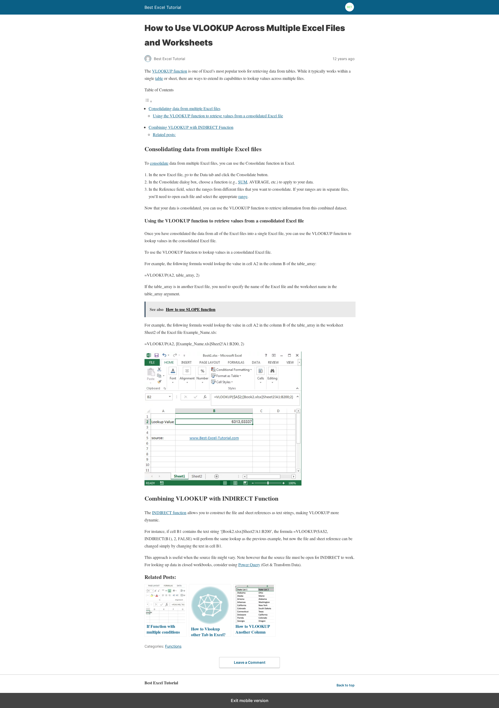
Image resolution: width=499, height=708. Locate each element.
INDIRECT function (169, 512)
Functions (173, 646)
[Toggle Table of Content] (148, 101)
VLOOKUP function (169, 71)
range (242, 196)
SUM (242, 181)
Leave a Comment (249, 662)
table (159, 78)
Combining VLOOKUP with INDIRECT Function (191, 127)
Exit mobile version (249, 700)
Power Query (249, 564)
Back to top (345, 685)
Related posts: (164, 134)
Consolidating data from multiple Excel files (184, 108)
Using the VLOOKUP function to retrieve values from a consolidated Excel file (218, 115)
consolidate (159, 163)
